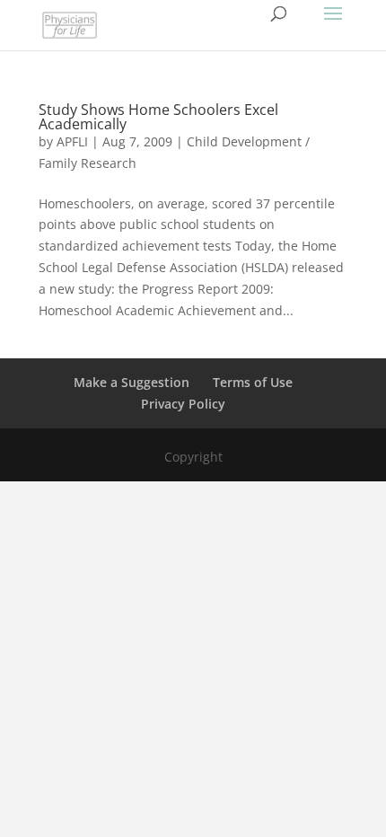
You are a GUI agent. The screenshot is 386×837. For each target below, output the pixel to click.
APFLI (72, 141)
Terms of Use (253, 382)
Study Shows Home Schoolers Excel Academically (158, 117)
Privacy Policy (183, 403)
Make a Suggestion (131, 382)
